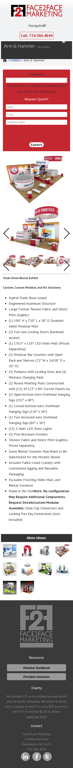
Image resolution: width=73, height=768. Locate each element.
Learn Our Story (36, 716)
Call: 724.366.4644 (37, 35)
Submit (36, 144)
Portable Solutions (36, 677)
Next (64, 265)
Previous (8, 265)
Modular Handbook (36, 668)
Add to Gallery (44, 47)
